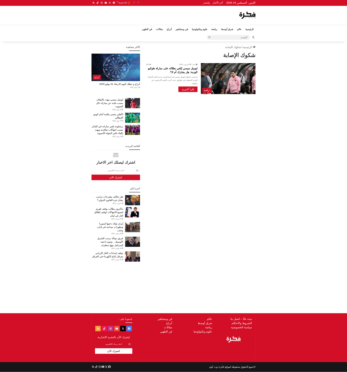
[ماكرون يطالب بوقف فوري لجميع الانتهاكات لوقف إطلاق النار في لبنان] (132, 212)
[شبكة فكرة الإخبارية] (247, 15)
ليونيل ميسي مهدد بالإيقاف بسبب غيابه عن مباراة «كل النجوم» (109, 103)
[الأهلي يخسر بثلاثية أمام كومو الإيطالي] (132, 118)
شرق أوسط (227, 29)
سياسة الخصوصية (241, 327)
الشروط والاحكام (242, 323)
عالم (239, 29)
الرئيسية (249, 29)
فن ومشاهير (182, 29)
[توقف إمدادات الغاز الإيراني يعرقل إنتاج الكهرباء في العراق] (132, 256)
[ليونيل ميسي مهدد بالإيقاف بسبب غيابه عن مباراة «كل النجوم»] (132, 103)
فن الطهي (147, 29)
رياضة (214, 29)
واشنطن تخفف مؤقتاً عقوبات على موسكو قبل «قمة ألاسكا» (179, 2)
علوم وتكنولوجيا (200, 29)
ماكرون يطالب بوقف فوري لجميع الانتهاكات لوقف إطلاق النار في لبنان (108, 212)
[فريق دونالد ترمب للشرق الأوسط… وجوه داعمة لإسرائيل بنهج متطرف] (132, 242)
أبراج (169, 29)
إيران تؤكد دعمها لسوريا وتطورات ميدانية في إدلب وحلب (110, 227)
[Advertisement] (146, 15)
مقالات (159, 29)
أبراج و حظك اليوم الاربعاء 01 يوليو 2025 (119, 84)
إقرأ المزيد (188, 89)
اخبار (193, 64)
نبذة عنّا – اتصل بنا (241, 318)
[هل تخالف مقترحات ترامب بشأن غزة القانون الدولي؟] (132, 200)
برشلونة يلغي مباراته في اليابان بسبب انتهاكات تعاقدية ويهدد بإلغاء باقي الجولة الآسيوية (107, 130)
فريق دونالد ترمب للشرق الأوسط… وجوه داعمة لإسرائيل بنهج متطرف (110, 241)
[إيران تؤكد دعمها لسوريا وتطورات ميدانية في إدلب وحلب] (132, 227)
